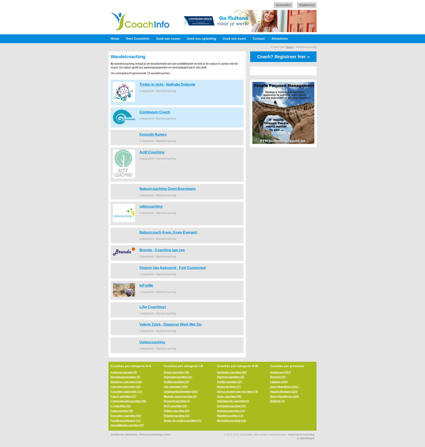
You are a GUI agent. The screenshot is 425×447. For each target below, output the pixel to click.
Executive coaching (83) (126, 415)
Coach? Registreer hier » (283, 56)
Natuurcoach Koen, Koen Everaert (168, 232)
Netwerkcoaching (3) (177, 401)
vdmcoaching (150, 206)
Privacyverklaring (150, 434)
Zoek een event (234, 38)
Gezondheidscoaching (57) (127, 425)
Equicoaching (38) (122, 410)
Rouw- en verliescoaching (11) (183, 420)
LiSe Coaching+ (152, 307)
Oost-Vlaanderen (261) (284, 386)
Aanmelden (283, 5)
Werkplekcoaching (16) (231, 420)
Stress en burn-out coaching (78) (237, 391)
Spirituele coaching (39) (232, 372)
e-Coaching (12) (121, 406)
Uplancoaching (152, 342)
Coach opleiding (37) (123, 396)
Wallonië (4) (277, 401)
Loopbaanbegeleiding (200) (181, 391)
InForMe (146, 285)
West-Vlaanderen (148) (284, 396)
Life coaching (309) (176, 386)
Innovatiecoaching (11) (178, 377)
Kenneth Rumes (153, 134)
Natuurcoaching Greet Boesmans (167, 189)
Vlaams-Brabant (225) (284, 391)
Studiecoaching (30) (229, 381)
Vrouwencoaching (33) (231, 410)
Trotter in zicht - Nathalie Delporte (167, 84)
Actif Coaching (151, 152)
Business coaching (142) (126, 381)
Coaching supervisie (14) (126, 391)
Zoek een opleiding (201, 38)
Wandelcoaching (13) (230, 415)
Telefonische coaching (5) (233, 401)
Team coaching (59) (229, 396)
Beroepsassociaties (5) (125, 377)
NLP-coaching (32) (175, 406)
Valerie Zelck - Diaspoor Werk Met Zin (170, 324)
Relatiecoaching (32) (177, 415)
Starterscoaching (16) (230, 377)
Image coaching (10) (176, 372)
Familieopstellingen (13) (126, 420)
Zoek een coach (168, 38)
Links (167, 434)
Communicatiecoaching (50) (128, 401)
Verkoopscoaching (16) (231, 406)
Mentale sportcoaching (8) (180, 396)
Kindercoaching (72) (176, 381)
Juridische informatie (124, 434)
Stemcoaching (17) (229, 386)
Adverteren (279, 38)
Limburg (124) (279, 381)
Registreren (306, 5)
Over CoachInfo (138, 38)
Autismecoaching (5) (124, 372)
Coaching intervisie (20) (126, 386)
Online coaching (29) (176, 410)
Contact (259, 38)
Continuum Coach (154, 112)
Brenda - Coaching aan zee (162, 250)
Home (115, 38)
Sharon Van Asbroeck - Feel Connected (172, 268)
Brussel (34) (278, 377)
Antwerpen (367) (280, 372)
